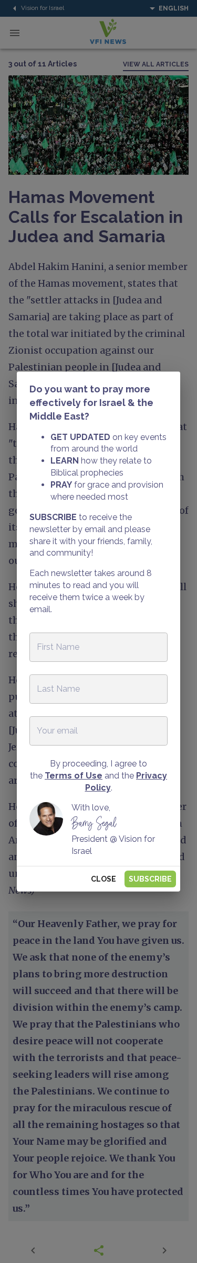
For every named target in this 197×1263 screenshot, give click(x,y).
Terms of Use (73, 776)
